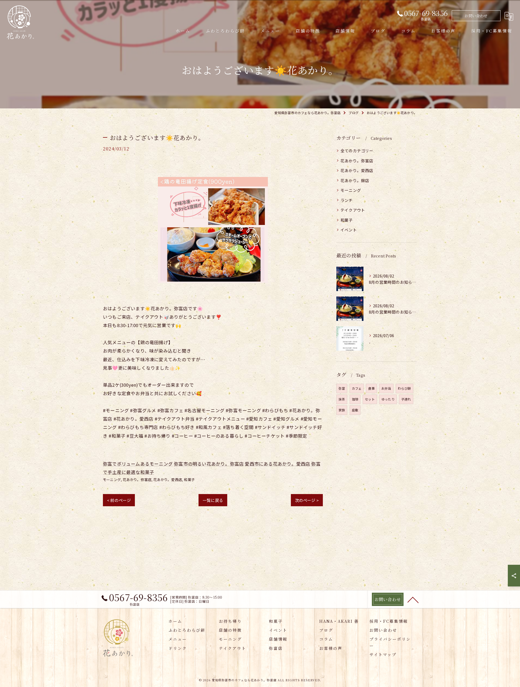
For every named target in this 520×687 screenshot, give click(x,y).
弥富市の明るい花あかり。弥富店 (209, 463)
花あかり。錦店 (354, 180)
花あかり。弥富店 (137, 479)
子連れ (406, 399)
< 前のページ (119, 500)
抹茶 (342, 399)
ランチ (346, 200)
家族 (342, 410)
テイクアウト (352, 210)
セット (370, 399)
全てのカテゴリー (356, 150)
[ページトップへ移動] (413, 599)
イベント (348, 230)
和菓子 (189, 479)
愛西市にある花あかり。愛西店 (277, 463)
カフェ (357, 388)
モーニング (112, 479)
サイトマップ (382, 654)
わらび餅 (404, 388)
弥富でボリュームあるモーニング (138, 463)
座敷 (355, 410)
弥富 (342, 388)
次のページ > (307, 500)
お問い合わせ (475, 15)
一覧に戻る (213, 500)
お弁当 (386, 388)
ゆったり (388, 399)
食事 (371, 388)
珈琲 (355, 399)
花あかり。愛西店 (167, 479)
